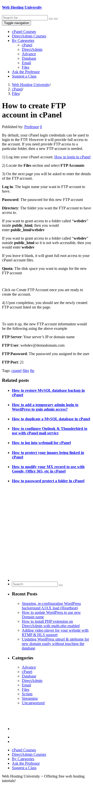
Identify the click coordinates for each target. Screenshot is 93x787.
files (26, 370)
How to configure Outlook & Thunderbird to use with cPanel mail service (49, 430)
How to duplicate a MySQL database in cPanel (51, 419)
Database (29, 58)
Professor (31, 127)
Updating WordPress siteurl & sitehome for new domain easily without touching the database (55, 643)
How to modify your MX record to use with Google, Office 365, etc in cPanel (48, 469)
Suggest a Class (24, 76)
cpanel (16, 370)
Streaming (30, 698)
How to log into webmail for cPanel (41, 443)
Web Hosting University (22, 7)
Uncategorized (33, 703)
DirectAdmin (32, 49)
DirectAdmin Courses (29, 36)
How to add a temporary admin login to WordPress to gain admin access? (45, 407)
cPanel (27, 45)
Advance (29, 54)
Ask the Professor (26, 72)
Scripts (27, 694)
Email (26, 63)
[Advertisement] (46, 535)
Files (25, 67)
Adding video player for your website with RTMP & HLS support (55, 632)
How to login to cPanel (72, 157)
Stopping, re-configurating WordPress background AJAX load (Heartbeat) (51, 605)
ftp (32, 370)
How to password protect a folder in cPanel (48, 481)
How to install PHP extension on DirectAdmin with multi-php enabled (51, 623)
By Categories (23, 40)
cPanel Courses (24, 31)
